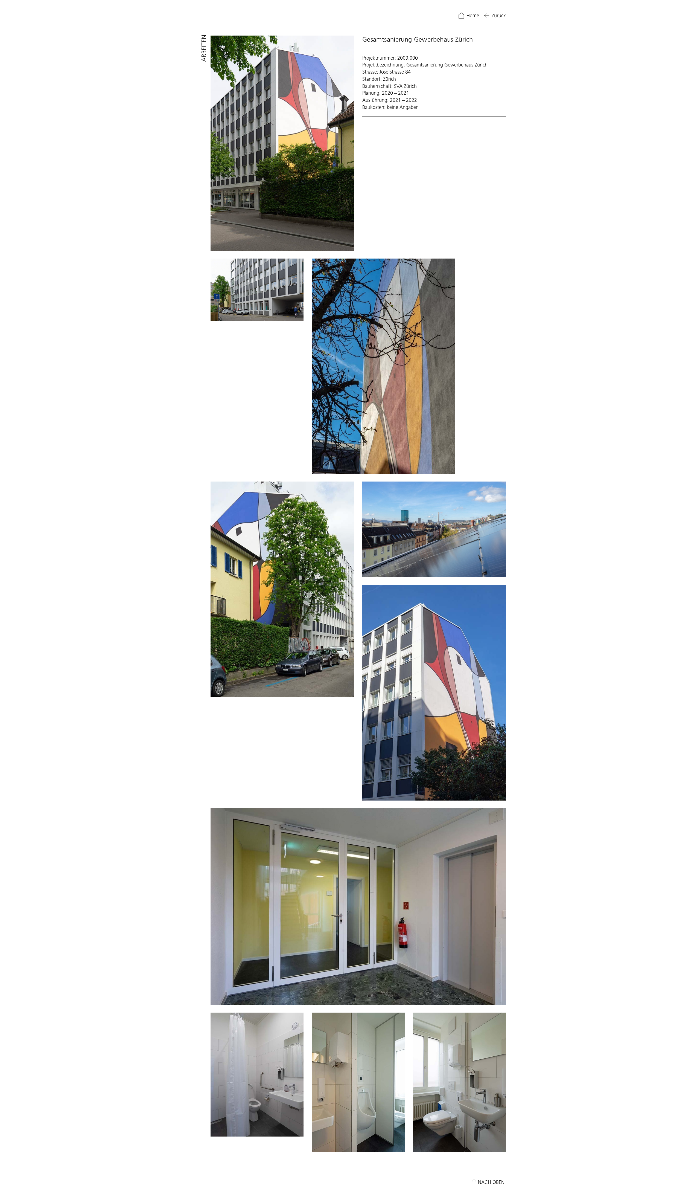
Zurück (499, 16)
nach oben (491, 1182)
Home (472, 16)
